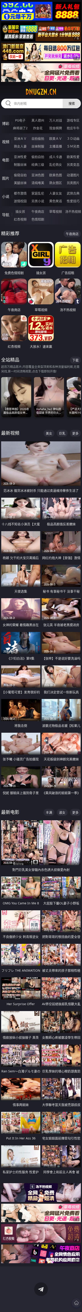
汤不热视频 (73, 211)
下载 (75, 360)
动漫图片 (73, 175)
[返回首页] (76, 1302)
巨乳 (62, 433)
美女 (49, 433)
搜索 (72, 103)
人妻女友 (55, 193)
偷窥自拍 (20, 175)
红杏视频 (20, 219)
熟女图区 (55, 183)
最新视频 (10, 433)
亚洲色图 (37, 175)
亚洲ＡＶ (20, 138)
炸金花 (38, 128)
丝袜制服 (37, 146)
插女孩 (20, 211)
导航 (5, 214)
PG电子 (20, 120)
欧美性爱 (73, 157)
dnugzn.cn (41, 91)
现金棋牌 (55, 128)
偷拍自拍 (37, 157)
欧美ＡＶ (55, 138)
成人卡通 (55, 157)
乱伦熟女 (55, 164)
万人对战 (55, 120)
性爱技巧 (73, 201)
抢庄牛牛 (73, 128)
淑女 (62, 812)
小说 (5, 196)
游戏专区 (73, 120)
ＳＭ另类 (73, 146)
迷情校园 (20, 201)
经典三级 (37, 164)
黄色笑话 (55, 201)
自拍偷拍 (37, 138)
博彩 (5, 123)
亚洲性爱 (20, 157)
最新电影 (10, 812)
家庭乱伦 (37, 193)
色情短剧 (37, 219)
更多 (75, 433)
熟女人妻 (20, 146)
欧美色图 (55, 175)
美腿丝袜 (20, 183)
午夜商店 (37, 211)
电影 (5, 160)
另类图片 (73, 183)
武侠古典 (73, 193)
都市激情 (20, 193)
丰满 (49, 812)
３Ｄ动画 (73, 138)
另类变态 (73, 164)
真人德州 (37, 120)
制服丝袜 (20, 164)
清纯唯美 (37, 183)
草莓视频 (55, 211)
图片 (5, 178)
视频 (5, 141)
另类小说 (37, 201)
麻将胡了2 (20, 128)
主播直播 (55, 146)
